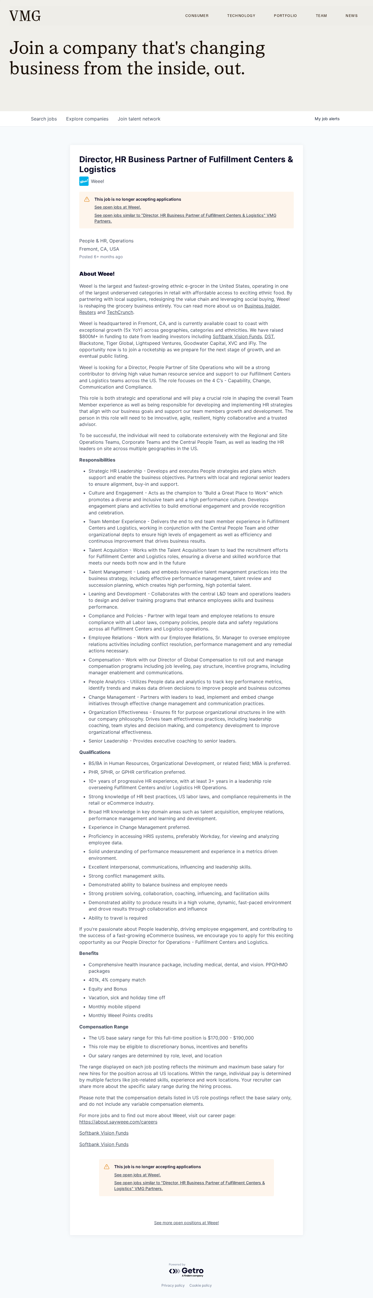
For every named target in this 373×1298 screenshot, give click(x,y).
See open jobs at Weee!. (117, 207)
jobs (44, 119)
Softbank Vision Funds (237, 336)
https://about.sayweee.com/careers (118, 1122)
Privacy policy (173, 1285)
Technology (241, 16)
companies (87, 119)
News (352, 16)
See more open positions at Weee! (186, 1222)
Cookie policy (200, 1285)
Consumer (197, 16)
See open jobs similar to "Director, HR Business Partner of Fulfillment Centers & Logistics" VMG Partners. (185, 218)
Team (321, 16)
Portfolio (285, 16)
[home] (25, 16)
